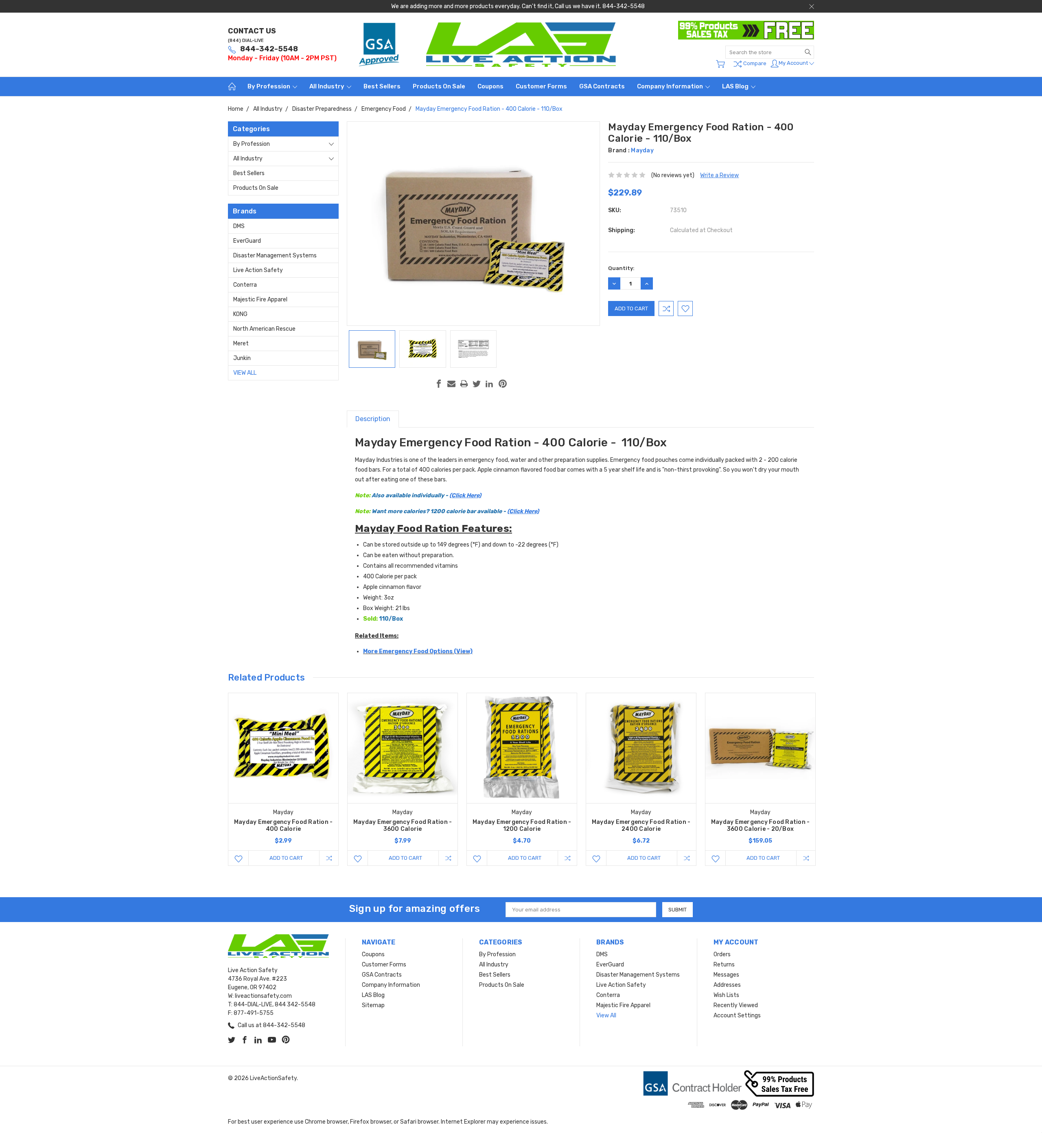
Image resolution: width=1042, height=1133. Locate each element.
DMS (239, 226)
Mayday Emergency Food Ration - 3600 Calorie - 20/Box (760, 825)
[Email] (451, 384)
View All (244, 372)
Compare (754, 63)
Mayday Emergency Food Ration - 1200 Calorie (522, 825)
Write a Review (719, 175)
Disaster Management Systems (275, 255)
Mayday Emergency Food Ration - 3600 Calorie (402, 825)
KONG (240, 314)
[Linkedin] (489, 384)
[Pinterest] (503, 384)
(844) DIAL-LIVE (246, 40)
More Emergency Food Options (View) (418, 651)
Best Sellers (382, 86)
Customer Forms (541, 86)
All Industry (327, 86)
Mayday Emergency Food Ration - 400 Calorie (283, 825)
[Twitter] (477, 384)
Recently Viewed (736, 1005)
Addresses (727, 984)
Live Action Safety (258, 270)
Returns (724, 964)
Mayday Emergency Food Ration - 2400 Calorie (641, 825)
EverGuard (247, 240)
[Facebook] (439, 384)
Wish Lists (726, 995)
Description (372, 419)
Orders (722, 954)
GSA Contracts (602, 86)
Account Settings (737, 1015)
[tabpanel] (283, 779)
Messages (726, 974)
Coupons (490, 86)
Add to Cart (286, 858)
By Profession (269, 86)
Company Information (670, 86)
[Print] (464, 384)
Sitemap (373, 1005)
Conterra (245, 284)
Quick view (283, 770)
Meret (241, 343)
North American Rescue (264, 328)
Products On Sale (439, 86)
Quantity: (621, 268)
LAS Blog (736, 86)
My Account (794, 63)
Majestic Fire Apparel (260, 299)
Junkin (242, 358)
